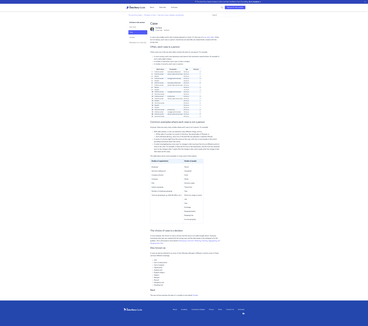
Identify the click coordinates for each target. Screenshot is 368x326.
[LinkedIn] (243, 314)
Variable (132, 37)
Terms (220, 309)
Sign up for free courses (235, 7)
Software (174, 7)
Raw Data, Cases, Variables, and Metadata (171, 15)
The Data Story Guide (135, 15)
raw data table (209, 37)
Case (131, 32)
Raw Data (132, 27)
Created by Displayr (198, 309)
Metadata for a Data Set (137, 42)
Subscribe (162, 7)
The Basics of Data (150, 15)
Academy (184, 309)
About (152, 7)
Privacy (211, 309)
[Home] (136, 8)
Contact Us (230, 309)
